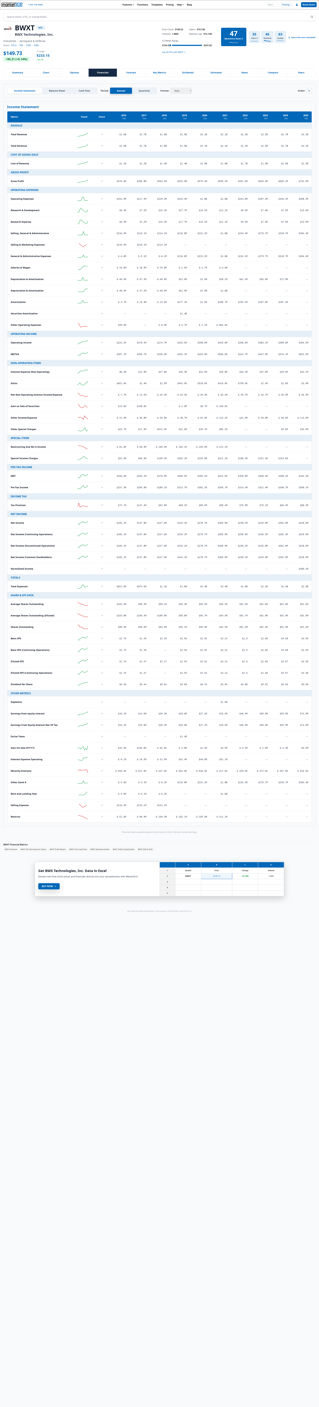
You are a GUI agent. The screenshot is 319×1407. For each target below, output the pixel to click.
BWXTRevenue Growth (99, 849)
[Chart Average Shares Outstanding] (102, 604)
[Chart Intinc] (102, 383)
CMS (28, 45)
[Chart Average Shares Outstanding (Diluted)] (102, 615)
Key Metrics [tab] (159, 72)
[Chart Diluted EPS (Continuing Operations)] (102, 673)
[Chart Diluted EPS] (102, 661)
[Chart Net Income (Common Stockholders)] (102, 557)
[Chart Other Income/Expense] (102, 417)
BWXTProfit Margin (58, 849)
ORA (36, 45)
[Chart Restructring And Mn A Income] (102, 447)
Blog (189, 4)
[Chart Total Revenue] (102, 134)
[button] (128, 4)
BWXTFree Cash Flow (78, 849)
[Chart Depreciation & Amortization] (102, 279)
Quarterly (144, 90)
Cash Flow (84, 90)
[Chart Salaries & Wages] (102, 267)
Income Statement (24, 90)
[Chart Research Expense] (102, 222)
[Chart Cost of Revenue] (102, 163)
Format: (164, 90)
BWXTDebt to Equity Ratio (123, 849)
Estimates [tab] (216, 72)
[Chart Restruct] (102, 817)
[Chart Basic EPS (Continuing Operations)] (102, 650)
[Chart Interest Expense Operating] (102, 759)
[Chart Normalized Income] (102, 568)
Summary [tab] (17, 72)
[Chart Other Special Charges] (102, 429)
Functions (142, 4)
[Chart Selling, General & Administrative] (102, 233)
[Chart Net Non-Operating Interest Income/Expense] (102, 395)
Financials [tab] (103, 72)
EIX (21, 45)
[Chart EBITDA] (102, 354)
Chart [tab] (46, 72)
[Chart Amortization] (102, 302)
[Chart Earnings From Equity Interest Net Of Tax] (102, 725)
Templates (157, 4)
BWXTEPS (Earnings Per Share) (33, 849)
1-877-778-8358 (35, 5)
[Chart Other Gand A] (102, 782)
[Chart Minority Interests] (102, 771)
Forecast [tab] (131, 72)
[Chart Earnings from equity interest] (102, 713)
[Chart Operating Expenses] (102, 199)
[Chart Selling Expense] (102, 805)
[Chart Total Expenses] (102, 586)
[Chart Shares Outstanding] (102, 627)
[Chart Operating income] (102, 342)
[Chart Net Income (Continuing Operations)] (102, 534)
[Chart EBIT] (102, 476)
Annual (121, 90)
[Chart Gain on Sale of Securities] (102, 406)
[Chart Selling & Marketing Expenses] (102, 244)
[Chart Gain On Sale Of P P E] (102, 748)
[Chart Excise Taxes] (102, 736)
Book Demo (309, 4)
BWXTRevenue (11, 849)
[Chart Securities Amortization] (102, 313)
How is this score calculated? (303, 37)
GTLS (13, 45)
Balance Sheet (57, 90)
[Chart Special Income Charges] (102, 458)
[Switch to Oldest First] (309, 91)
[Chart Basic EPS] (102, 638)
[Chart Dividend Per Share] (102, 684)
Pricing (170, 4)
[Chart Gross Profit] (102, 181)
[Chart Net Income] (102, 523)
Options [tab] (74, 72)
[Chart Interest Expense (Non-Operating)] (102, 372)
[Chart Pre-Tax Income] (102, 487)
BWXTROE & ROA (145, 849)
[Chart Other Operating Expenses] (102, 325)
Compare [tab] (273, 72)
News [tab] (244, 72)
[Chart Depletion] (102, 702)
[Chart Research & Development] (102, 210)
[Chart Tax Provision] (102, 505)
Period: (105, 90)
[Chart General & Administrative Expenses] (102, 256)
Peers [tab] (301, 72)
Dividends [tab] (188, 72)
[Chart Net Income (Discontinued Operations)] (102, 546)
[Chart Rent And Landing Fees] (102, 794)
